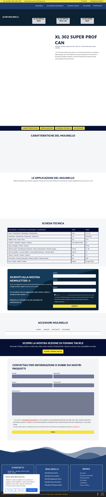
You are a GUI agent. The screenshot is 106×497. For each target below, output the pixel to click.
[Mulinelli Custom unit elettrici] (43, 482)
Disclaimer (65, 494)
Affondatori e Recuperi (53, 485)
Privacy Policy (84, 485)
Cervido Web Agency (20, 494)
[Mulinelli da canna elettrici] (43, 476)
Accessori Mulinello (55, 5)
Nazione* (56, 373)
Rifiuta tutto (21, 490)
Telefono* (57, 382)
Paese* (55, 287)
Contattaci (97, 5)
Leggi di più (57, 206)
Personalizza (10, 490)
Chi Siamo (87, 5)
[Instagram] (102, 496)
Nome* (55, 280)
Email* (55, 273)
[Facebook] (98, 496)
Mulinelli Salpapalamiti (53, 479)
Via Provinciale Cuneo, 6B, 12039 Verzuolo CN (34, 1)
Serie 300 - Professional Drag (84, 46)
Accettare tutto (32, 490)
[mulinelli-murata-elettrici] (43, 473)
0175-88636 (84, 1)
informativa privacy (30, 420)
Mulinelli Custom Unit (53, 482)
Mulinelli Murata (51, 473)
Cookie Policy (58, 494)
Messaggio (16, 391)
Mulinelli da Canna (52, 476)
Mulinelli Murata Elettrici (68, 46)
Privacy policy (50, 494)
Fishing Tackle (73, 5)
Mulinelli (39, 5)
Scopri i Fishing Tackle (53, 351)
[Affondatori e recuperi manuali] (43, 485)
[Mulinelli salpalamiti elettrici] (43, 479)
